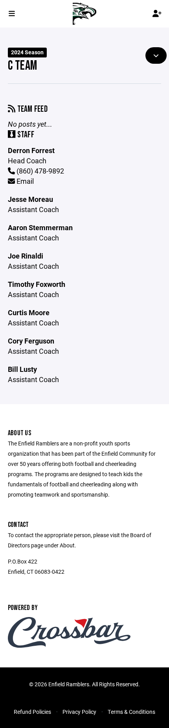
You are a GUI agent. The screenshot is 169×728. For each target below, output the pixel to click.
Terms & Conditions (131, 711)
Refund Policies (32, 711)
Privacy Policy (79, 711)
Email (24, 181)
